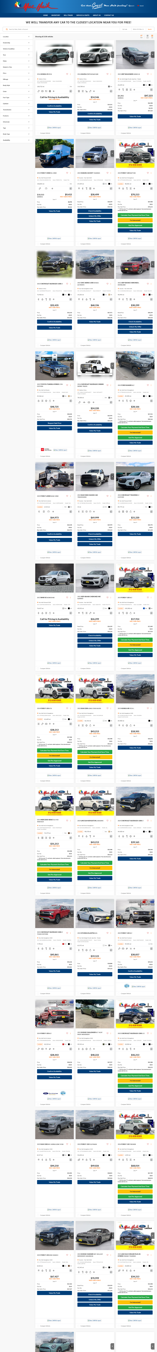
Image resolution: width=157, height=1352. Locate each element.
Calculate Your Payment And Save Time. (135, 215)
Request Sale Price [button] (54, 423)
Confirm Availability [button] (54, 106)
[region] (94, 107)
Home (45, 15)
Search (149, 29)
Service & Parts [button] (82, 15)
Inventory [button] (55, 15)
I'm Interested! (135, 220)
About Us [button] (97, 15)
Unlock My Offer (95, 216)
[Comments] (71, 91)
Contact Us (109, 15)
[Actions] (70, 74)
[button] (72, 55)
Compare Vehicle (45, 133)
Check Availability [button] (94, 211)
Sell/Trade (68, 15)
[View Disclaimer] (53, 91)
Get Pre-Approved (135, 225)
